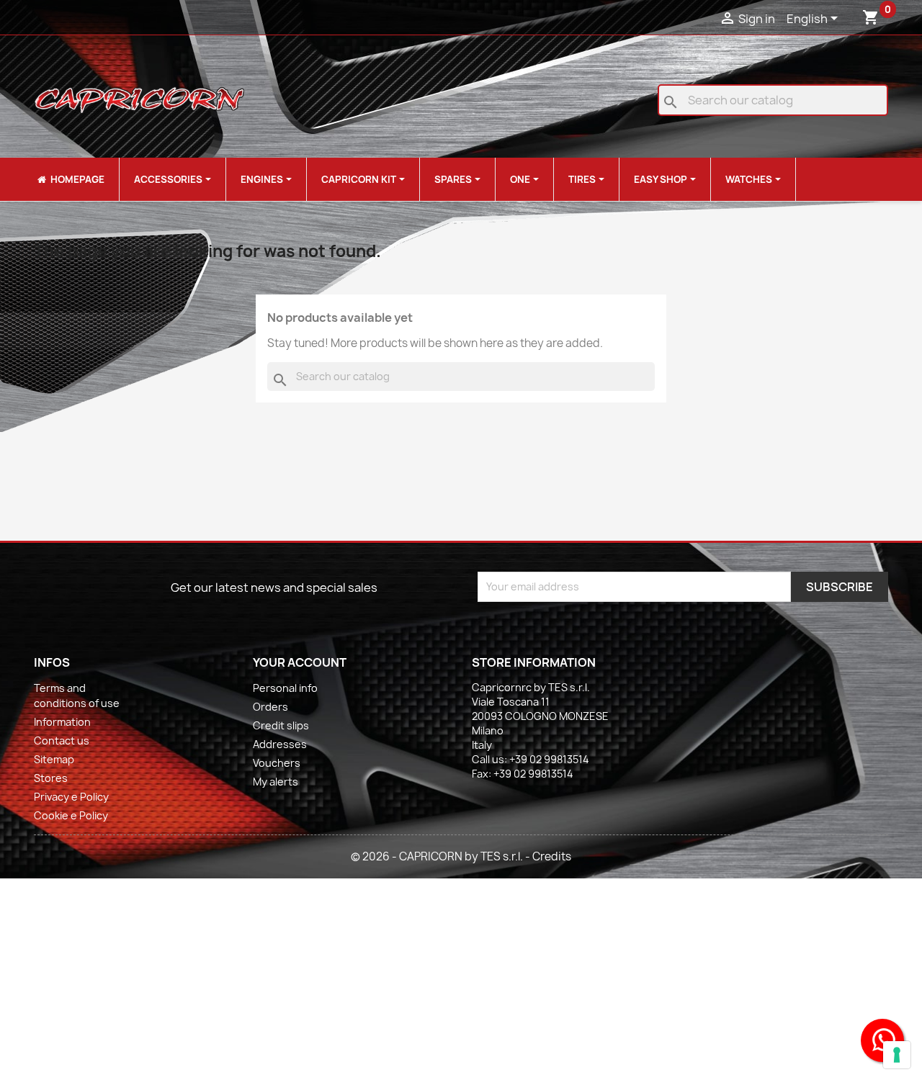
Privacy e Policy (71, 797)
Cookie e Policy (71, 815)
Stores (51, 778)
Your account (299, 662)
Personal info (285, 688)
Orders (270, 707)
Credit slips (281, 725)
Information (62, 722)
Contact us (61, 740)
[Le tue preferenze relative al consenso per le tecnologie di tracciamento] (896, 1054)
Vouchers (276, 763)
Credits (551, 856)
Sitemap (54, 759)
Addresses (280, 744)
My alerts (275, 781)
